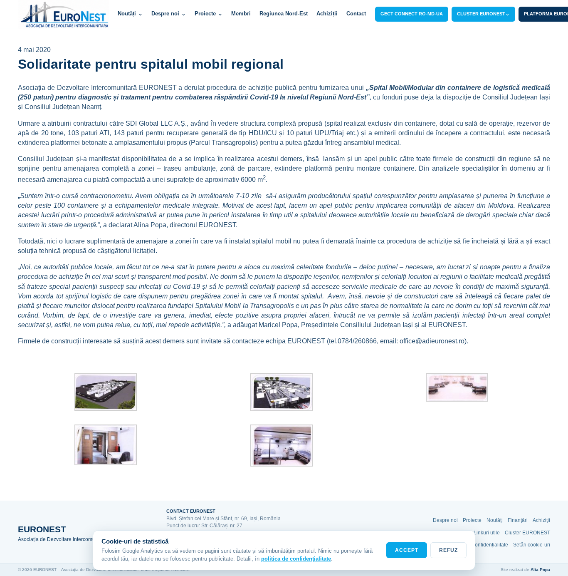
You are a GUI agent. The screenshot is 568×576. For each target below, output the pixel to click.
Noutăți (130, 13)
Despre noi (168, 13)
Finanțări (518, 520)
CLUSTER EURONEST (483, 13)
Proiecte (208, 13)
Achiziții (327, 13)
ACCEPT (406, 550)
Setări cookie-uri (531, 545)
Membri (241, 13)
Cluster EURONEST (527, 533)
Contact (356, 13)
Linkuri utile (487, 533)
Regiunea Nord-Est (283, 13)
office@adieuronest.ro (432, 341)
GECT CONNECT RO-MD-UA (411, 13)
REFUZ (448, 550)
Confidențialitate (489, 545)
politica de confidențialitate (296, 559)
